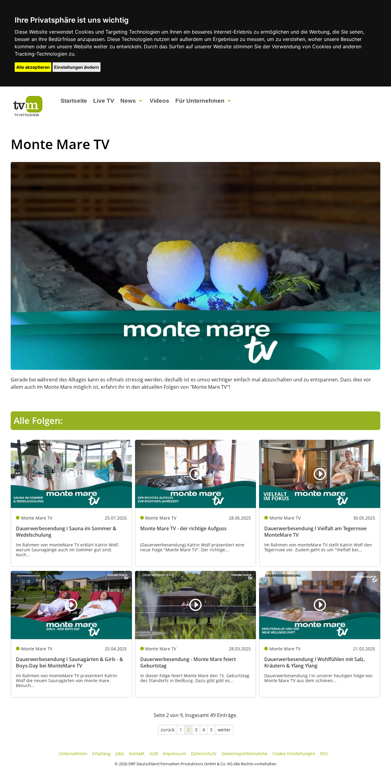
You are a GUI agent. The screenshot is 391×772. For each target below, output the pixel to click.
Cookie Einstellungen (293, 753)
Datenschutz (204, 753)
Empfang (101, 753)
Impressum (174, 753)
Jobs (119, 753)
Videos (159, 100)
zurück (167, 730)
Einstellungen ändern (76, 67)
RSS (324, 753)
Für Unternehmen (200, 100)
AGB (153, 753)
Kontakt (136, 753)
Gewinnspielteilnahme (244, 753)
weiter (224, 730)
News (128, 100)
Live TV (103, 100)
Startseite (73, 100)
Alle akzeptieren (33, 67)
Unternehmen (73, 753)
